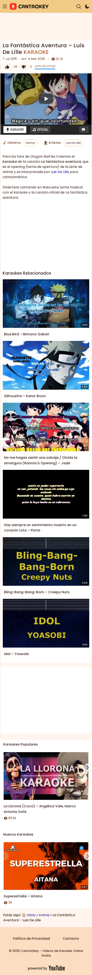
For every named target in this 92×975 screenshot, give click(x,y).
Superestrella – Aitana (23, 896)
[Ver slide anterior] (4, 767)
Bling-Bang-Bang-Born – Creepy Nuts (37, 592)
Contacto (71, 938)
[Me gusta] (7, 67)
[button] (84, 129)
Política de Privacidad (31, 938)
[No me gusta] (24, 67)
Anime (30, 143)
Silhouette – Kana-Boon (25, 396)
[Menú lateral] (4, 6)
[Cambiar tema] (87, 6)
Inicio (31, 915)
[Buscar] (78, 6)
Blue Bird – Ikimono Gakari (26, 334)
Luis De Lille (73, 143)
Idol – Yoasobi (16, 653)
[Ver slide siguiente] (87, 767)
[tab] (14, 129)
